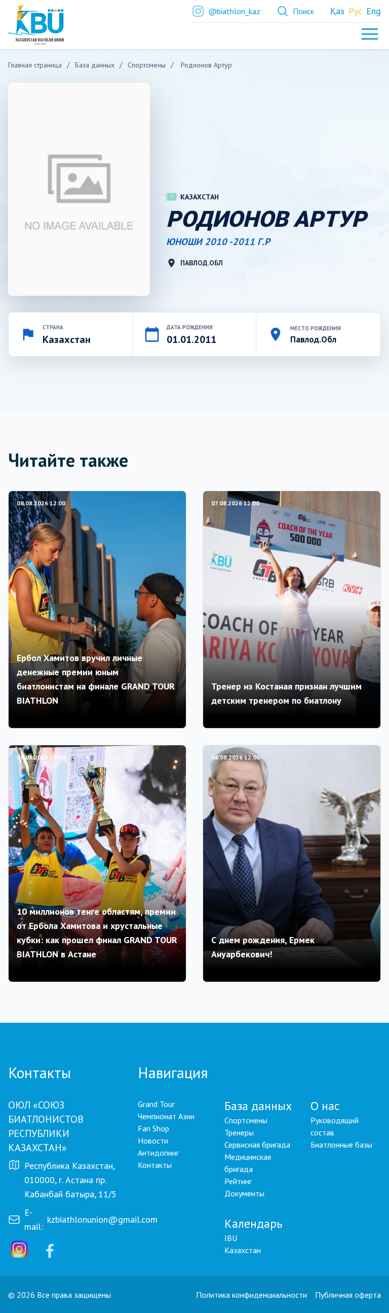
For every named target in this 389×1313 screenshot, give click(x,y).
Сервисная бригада (257, 1144)
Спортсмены (245, 1120)
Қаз (337, 11)
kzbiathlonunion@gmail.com (102, 1219)
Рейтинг (238, 1181)
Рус (355, 11)
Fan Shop (153, 1128)
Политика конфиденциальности (251, 1295)
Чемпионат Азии (166, 1116)
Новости (153, 1140)
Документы (244, 1193)
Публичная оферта (348, 1295)
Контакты (155, 1165)
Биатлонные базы (341, 1144)
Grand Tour (156, 1104)
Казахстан (242, 1250)
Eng (373, 11)
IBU (230, 1238)
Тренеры (239, 1132)
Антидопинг (158, 1153)
